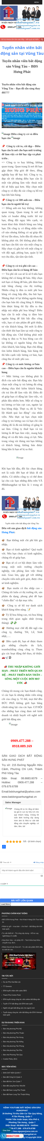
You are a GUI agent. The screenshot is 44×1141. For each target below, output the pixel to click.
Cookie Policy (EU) (10, 1059)
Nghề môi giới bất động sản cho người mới (19, 1008)
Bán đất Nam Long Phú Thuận (14, 1090)
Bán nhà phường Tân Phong (13, 1046)
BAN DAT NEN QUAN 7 (12, 1073)
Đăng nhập (39, 862)
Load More (5, 904)
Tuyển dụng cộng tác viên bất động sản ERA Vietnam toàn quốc (22, 1013)
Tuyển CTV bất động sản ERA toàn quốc (18, 1004)
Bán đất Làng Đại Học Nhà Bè (14, 1086)
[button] (36, 2)
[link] (22, 521)
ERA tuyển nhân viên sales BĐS (15, 991)
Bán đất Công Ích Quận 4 (12, 1077)
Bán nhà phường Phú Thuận (13, 1033)
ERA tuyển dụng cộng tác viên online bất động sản (21, 999)
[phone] (2, 1136)
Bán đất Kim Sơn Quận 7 (12, 1081)
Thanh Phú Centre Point (12, 995)
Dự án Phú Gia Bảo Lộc (12, 982)
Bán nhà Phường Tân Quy (13, 1055)
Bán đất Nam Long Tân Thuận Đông (16, 1094)
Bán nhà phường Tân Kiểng (13, 1042)
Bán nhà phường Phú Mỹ (12, 1029)
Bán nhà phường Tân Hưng (13, 1037)
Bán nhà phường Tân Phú (12, 1050)
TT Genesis (7, 986)
